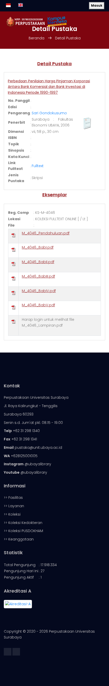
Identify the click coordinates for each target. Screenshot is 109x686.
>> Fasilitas (13, 497)
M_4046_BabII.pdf (38, 261)
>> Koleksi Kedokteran (23, 522)
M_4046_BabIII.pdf (38, 276)
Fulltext (38, 165)
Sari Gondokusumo (49, 113)
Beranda (36, 38)
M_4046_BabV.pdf (38, 305)
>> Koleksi (12, 514)
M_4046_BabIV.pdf (39, 290)
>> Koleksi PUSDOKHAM (23, 530)
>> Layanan (14, 505)
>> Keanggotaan (19, 539)
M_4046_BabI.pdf (37, 247)
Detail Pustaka (68, 38)
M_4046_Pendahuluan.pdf (45, 233)
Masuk (96, 5)
